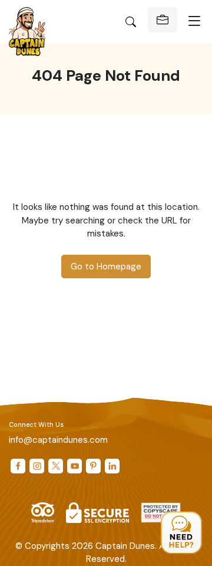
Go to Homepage (106, 266)
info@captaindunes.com (58, 440)
